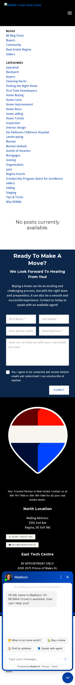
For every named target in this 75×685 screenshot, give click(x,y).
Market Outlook (16, 146)
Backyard (12, 72)
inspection (13, 123)
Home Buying (15, 95)
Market (11, 141)
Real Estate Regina (18, 49)
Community (13, 45)
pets (9, 169)
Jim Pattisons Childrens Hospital (27, 132)
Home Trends (15, 118)
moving (11, 160)
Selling (10, 188)
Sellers (10, 54)
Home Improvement (19, 104)
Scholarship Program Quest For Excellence (34, 178)
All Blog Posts (15, 35)
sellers (10, 183)
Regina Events (15, 174)
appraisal (12, 67)
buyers (10, 76)
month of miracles (18, 151)
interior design (16, 127)
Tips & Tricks (14, 197)
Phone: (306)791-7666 (22, 537)
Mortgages (13, 155)
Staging (11, 192)
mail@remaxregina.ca (24, 545)
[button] (20, 536)
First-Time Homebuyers (21, 90)
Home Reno (13, 109)
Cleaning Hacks (16, 81)
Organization (14, 164)
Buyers (10, 40)
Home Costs (14, 100)
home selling (14, 114)
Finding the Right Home (22, 86)
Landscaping (14, 137)
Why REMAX (13, 202)
